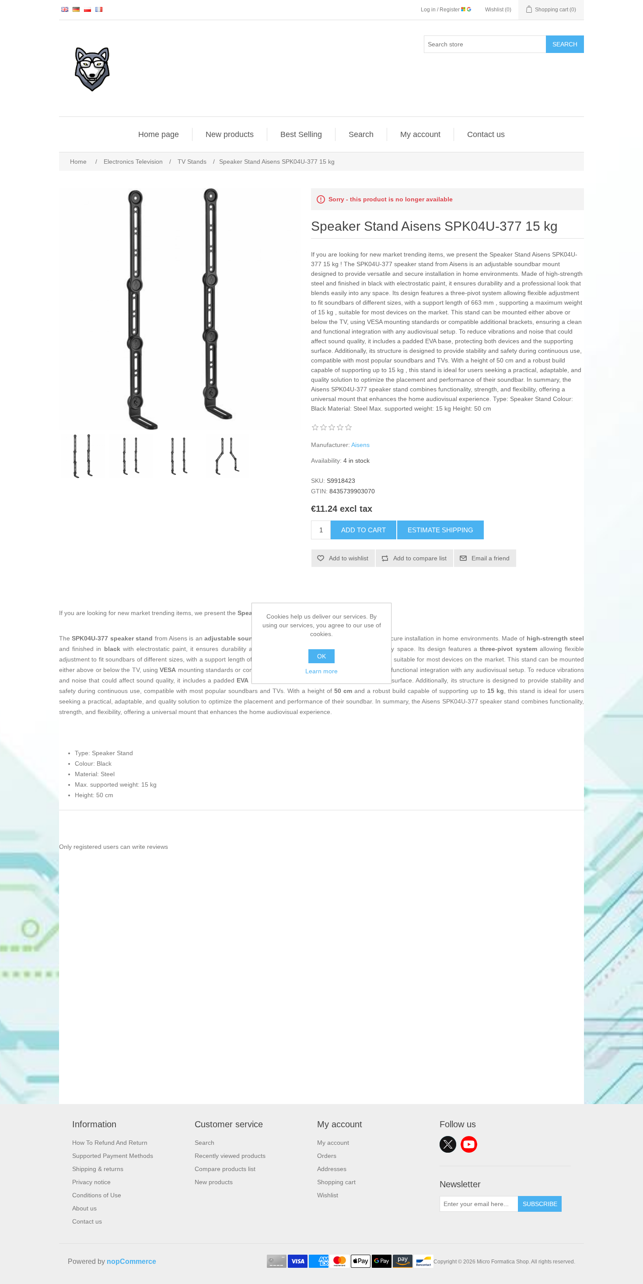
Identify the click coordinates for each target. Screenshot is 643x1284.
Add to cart (363, 530)
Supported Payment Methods (112, 1155)
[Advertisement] (321, 1042)
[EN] (64, 9)
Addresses (331, 1168)
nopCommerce (131, 1261)
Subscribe (540, 1203)
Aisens (360, 444)
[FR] (99, 9)
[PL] (87, 9)
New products (230, 134)
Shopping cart (336, 1182)
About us (84, 1208)
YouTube (469, 1144)
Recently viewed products (230, 1155)
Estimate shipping (440, 530)
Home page (158, 134)
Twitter (448, 1144)
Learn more (321, 671)
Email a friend (491, 558)
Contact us (486, 134)
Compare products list (225, 1168)
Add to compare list (420, 558)
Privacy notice (91, 1182)
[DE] (76, 9)
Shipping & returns (97, 1168)
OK (321, 656)
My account (420, 134)
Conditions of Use (96, 1195)
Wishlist (327, 1195)
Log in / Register (441, 10)
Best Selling (301, 134)
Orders (326, 1155)
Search (564, 44)
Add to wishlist (348, 558)
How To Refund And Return (109, 1142)
